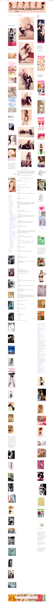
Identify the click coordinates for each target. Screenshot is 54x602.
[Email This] (17, 180)
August (10, 206)
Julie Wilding (18, 225)
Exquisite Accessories (19, 235)
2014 (9, 196)
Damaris (38, 339)
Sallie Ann (18, 220)
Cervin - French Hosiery (40, 335)
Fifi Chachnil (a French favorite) (41, 345)
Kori (17, 229)
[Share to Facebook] (19, 180)
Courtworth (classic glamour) (41, 338)
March (10, 211)
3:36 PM (18, 212)
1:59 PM (18, 199)
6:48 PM (18, 223)
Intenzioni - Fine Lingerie (12, 226)
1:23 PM (18, 315)
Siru (17, 307)
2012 (9, 198)
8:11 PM (18, 301)
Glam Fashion (11, 247)
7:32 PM (18, 227)
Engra (18, 245)
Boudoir (10, 229)
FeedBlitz (42, 76)
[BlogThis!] (18, 180)
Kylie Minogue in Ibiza (12, 227)
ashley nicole (18, 293)
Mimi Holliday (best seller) (40, 357)
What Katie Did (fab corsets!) (41, 372)
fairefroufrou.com (39, 51)
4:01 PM (18, 218)
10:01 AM (18, 311)
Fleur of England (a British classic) (41, 346)
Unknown (39, 15)
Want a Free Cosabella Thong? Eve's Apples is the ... (12, 235)
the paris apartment (19, 288)
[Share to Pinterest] (20, 180)
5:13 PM (18, 277)
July (10, 207)
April (10, 210)
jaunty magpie (19, 214)
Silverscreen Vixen (11, 240)
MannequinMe (19, 260)
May (10, 209)
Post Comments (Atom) (23, 320)
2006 (9, 252)
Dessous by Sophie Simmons (41, 340)
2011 (9, 199)
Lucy (17, 303)
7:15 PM (18, 286)
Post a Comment (19, 317)
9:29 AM (18, 305)
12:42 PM (18, 195)
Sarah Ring (18, 313)
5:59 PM (18, 282)
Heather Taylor (19, 279)
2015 (9, 195)
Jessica (18, 284)
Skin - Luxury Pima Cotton (40, 363)
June (10, 208)
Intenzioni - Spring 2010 (12, 225)
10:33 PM (18, 233)
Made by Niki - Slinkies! (12, 228)
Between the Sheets (39, 328)
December (11, 201)
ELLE (26, 172)
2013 (9, 197)
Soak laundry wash (39, 364)
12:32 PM (18, 258)
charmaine (18, 201)
